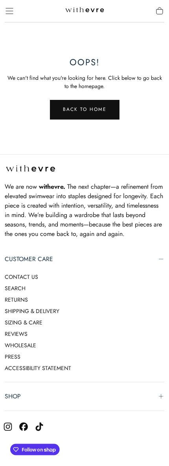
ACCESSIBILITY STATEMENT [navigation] (38, 368)
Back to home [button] (85, 109)
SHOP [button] (13, 396)
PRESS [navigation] (12, 357)
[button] (9, 11)
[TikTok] (39, 427)
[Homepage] (84, 11)
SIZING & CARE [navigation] (23, 322)
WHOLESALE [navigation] (20, 345)
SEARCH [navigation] (15, 288)
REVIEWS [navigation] (16, 334)
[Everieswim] (30, 170)
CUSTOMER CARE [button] (29, 258)
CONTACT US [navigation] (21, 277)
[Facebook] (24, 427)
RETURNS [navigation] (16, 300)
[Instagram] (8, 427)
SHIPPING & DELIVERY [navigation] (32, 311)
